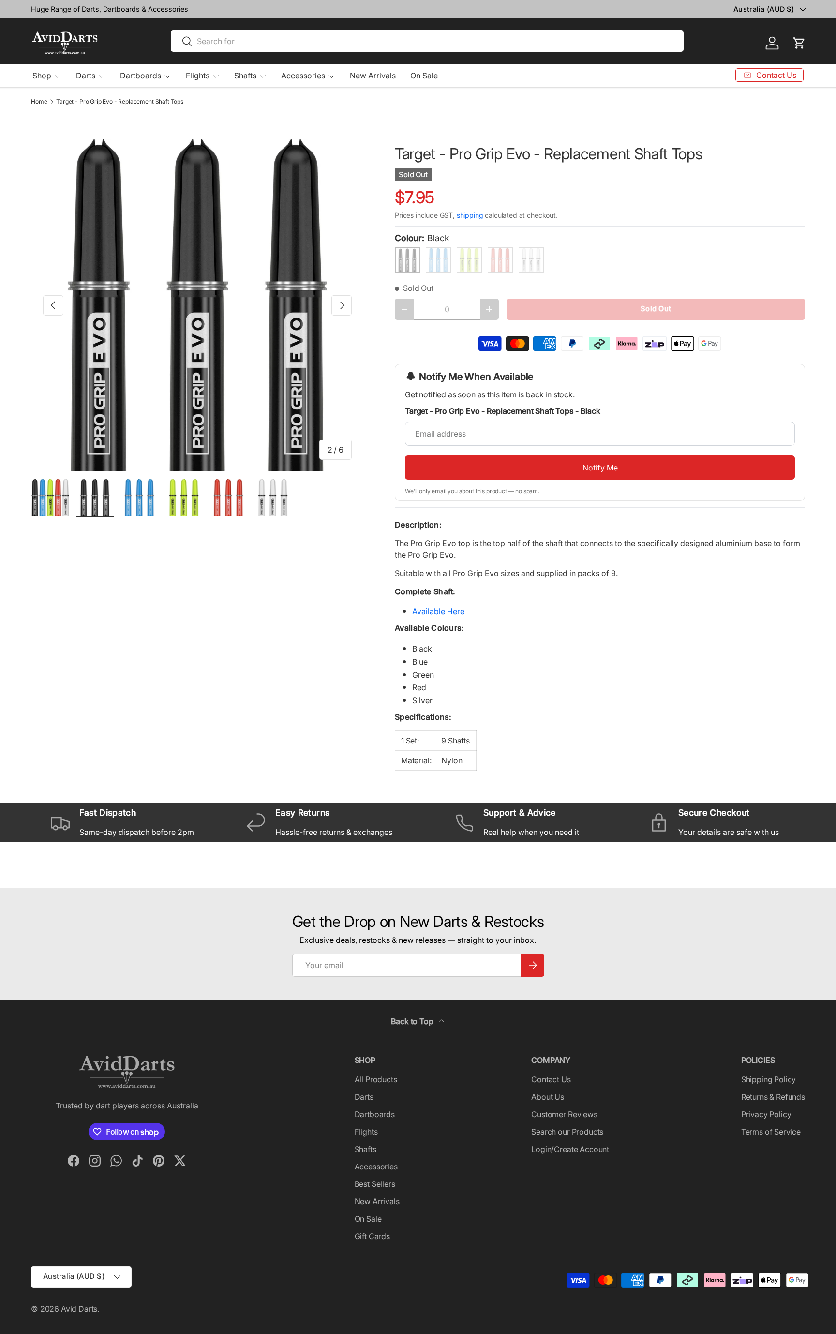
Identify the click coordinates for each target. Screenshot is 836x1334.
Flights (197, 75)
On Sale (424, 75)
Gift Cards (372, 1236)
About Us (547, 1097)
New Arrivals (373, 75)
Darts (85, 75)
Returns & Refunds (773, 1097)
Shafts (245, 75)
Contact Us (550, 1079)
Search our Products (567, 1132)
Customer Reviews (564, 1114)
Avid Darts (79, 1309)
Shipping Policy (768, 1079)
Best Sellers (375, 1184)
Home (39, 102)
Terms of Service (771, 1132)
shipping (470, 215)
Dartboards (140, 75)
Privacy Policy (766, 1114)
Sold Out (656, 308)
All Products (376, 1079)
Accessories (303, 75)
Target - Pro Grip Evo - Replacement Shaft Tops (119, 102)
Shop (41, 75)
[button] (799, 43)
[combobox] (427, 41)
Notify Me (600, 467)
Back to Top (413, 1021)
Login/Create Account (570, 1149)
